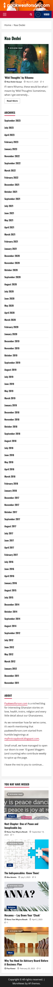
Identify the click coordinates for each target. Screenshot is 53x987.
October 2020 (11, 270)
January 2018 (10, 490)
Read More (13, 101)
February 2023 (11, 142)
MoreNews (18, 983)
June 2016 (9, 569)
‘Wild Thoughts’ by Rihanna (26, 59)
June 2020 (9, 298)
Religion (11, 816)
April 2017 (9, 547)
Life (9, 865)
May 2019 (8, 391)
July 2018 (8, 448)
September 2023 (12, 120)
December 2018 (11, 412)
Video (46, 14)
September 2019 (12, 362)
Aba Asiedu (11, 877)
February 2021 (11, 241)
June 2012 (9, 647)
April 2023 (9, 135)
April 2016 (9, 576)
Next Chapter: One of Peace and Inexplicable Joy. (21, 825)
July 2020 (9, 291)
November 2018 (11, 419)
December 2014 (11, 604)
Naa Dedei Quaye (14, 81)
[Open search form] (31, 14)
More (10, 952)
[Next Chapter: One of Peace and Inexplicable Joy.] (26, 805)
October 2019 (10, 355)
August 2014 (10, 626)
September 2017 (12, 519)
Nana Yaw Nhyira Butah (17, 832)
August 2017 (10, 526)
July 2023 (9, 127)
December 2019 (11, 341)
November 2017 (11, 505)
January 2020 (10, 334)
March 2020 (10, 320)
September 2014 (12, 618)
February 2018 (11, 483)
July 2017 (8, 533)
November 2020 (12, 263)
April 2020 (9, 312)
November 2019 (11, 348)
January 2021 (10, 248)
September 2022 (12, 163)
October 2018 (10, 426)
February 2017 (11, 554)
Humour (11, 69)
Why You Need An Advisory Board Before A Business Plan (26, 962)
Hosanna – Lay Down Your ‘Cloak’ (22, 915)
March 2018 (9, 476)
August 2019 (10, 369)
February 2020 (11, 327)
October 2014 (10, 611)
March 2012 (9, 661)
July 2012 (8, 640)
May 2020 (9, 305)
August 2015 (10, 590)
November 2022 (12, 156)
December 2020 (12, 256)
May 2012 (8, 654)
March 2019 (9, 398)
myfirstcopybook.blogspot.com (21, 738)
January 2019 (10, 405)
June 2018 (9, 455)
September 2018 (12, 433)
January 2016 (10, 583)
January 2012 (10, 668)
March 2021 (9, 234)
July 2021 (8, 206)
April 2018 (9, 469)
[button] (4, 14)
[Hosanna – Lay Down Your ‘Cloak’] (26, 896)
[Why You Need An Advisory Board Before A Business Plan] (26, 942)
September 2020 (12, 277)
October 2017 (10, 512)
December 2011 (11, 675)
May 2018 (8, 462)
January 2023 (10, 149)
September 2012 (12, 633)
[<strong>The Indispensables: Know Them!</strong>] (26, 854)
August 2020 (10, 284)
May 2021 (8, 220)
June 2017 (9, 540)
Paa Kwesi (11, 968)
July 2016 (8, 562)
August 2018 (10, 441)
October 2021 (10, 191)
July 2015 (8, 597)
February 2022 (11, 177)
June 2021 (9, 213)
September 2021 (12, 199)
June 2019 (9, 384)
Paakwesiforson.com (15, 703)
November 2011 (11, 683)
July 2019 (8, 377)
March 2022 (10, 170)
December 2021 (11, 184)
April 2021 (9, 227)
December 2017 (11, 497)
